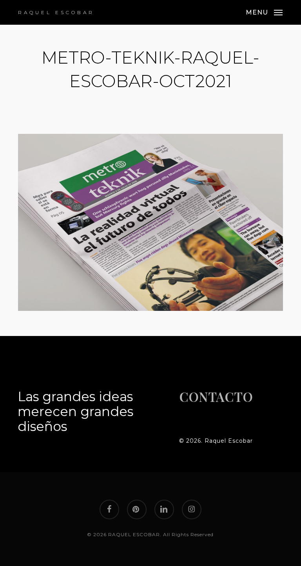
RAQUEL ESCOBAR (56, 12)
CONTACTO (216, 396)
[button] (264, 11)
